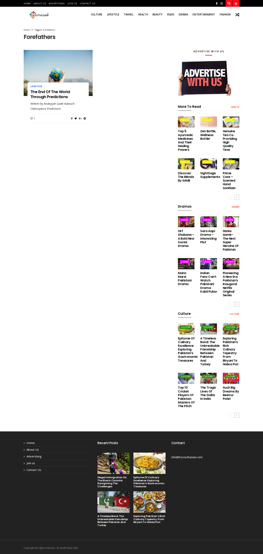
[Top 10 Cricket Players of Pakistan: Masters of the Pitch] (186, 378)
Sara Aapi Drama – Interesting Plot (208, 236)
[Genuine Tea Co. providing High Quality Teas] (231, 121)
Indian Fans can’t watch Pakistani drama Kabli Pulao (208, 282)
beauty (157, 14)
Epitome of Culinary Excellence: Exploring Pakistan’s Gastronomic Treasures (188, 349)
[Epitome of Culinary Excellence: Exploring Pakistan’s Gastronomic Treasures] (186, 328)
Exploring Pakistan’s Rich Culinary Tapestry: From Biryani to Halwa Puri (230, 351)
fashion (225, 14)
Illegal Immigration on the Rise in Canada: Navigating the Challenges (111, 482)
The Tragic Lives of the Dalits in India (208, 393)
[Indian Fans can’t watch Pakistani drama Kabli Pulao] (208, 263)
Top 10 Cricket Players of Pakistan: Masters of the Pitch (186, 396)
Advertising (57, 3)
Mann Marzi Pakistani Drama (185, 278)
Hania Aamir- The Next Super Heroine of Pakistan (231, 240)
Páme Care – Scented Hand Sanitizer (229, 180)
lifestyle (113, 14)
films (170, 14)
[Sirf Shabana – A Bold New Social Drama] (186, 221)
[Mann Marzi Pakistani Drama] (186, 263)
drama (183, 14)
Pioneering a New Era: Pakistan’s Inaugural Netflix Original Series (231, 284)
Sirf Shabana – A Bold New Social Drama (186, 238)
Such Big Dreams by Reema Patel (231, 393)
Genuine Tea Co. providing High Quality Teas (230, 140)
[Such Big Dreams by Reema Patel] (231, 378)
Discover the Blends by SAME (186, 177)
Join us (72, 3)
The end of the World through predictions (50, 94)
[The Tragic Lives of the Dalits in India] (208, 378)
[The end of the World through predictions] (58, 73)
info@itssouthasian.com (187, 457)
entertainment (204, 14)
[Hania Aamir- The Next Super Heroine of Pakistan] (231, 221)
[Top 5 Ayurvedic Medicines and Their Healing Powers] (186, 121)
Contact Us (87, 3)
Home (27, 3)
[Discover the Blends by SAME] (186, 163)
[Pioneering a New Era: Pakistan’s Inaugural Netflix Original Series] (231, 263)
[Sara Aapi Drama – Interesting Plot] (208, 221)
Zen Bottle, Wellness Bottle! (208, 135)
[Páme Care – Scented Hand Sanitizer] (231, 163)
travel (128, 14)
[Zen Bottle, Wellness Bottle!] (208, 121)
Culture (96, 14)
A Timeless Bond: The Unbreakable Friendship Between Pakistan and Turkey (209, 351)
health (143, 14)
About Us (40, 3)
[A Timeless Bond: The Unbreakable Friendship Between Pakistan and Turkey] (208, 328)
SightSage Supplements (210, 175)
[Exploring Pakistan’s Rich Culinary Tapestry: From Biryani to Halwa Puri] (231, 328)
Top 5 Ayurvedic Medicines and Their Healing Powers (185, 140)
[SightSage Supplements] (208, 163)
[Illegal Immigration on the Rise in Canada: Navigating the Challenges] (113, 463)
